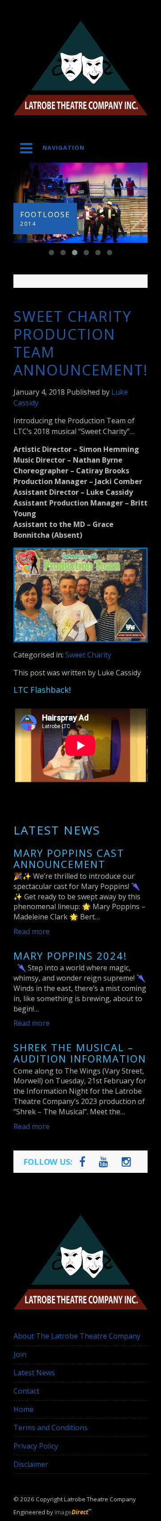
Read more (31, 931)
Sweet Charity (88, 655)
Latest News (34, 1373)
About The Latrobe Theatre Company (76, 1336)
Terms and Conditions (50, 1428)
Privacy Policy (35, 1446)
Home (23, 1409)
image (71, 1512)
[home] (80, 68)
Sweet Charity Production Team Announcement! (80, 343)
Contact (26, 1391)
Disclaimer (30, 1464)
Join (19, 1354)
